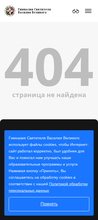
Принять (49, 204)
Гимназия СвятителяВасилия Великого (34, 10)
